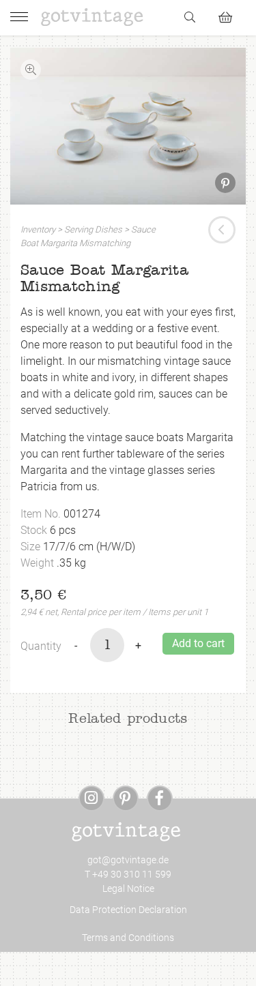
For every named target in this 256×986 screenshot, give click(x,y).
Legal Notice (128, 888)
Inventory (37, 229)
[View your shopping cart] (231, 15)
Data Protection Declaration (128, 909)
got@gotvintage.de (128, 859)
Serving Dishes (93, 229)
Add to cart (198, 643)
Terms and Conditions (128, 937)
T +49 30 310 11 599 (128, 874)
